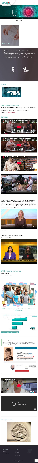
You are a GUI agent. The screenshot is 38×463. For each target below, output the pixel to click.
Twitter (29, 452)
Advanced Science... (11, 112)
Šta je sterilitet (6, 43)
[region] (19, 13)
